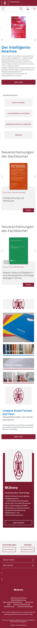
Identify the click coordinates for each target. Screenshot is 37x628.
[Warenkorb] (34, 8)
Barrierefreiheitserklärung (12, 602)
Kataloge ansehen (27, 549)
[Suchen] (21, 8)
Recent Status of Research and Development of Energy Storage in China (18, 275)
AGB (8, 604)
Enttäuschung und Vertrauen (13, 199)
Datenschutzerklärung (21, 604)
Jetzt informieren (9, 549)
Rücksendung (9, 607)
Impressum (29, 602)
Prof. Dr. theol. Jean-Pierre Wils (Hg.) (14, 192)
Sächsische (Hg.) (19, 267)
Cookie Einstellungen (25, 607)
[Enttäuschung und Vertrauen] (18, 176)
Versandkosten (31, 620)
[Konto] (27, 8)
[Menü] (3, 8)
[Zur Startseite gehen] (10, 3)
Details (28, 210)
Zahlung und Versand (18, 598)
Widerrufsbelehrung (18, 600)
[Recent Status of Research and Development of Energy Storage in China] (18, 250)
